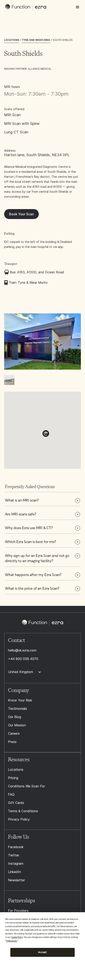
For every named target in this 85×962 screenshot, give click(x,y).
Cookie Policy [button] (17, 937)
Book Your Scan (21, 214)
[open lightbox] (42, 331)
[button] (77, 7)
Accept (42, 952)
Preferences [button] (11, 941)
